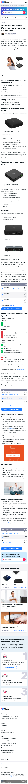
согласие (16, 780)
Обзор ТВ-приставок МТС (9, 584)
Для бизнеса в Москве (7, 752)
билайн (3, 723)
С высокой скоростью (7, 747)
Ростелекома (20, 369)
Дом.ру (3, 730)
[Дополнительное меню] (26, 2)
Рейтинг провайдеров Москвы (9, 718)
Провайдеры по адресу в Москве (9, 716)
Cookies (10, 775)
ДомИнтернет (4, 756)
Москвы (12, 305)
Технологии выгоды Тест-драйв (10, 300)
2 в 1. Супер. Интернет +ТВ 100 (10, 394)
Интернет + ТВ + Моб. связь (8, 743)
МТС (2, 721)
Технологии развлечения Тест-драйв (12, 294)
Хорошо (23, 781)
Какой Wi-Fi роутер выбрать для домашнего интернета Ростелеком (14, 626)
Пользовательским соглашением (7, 777)
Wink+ (11, 428)
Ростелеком (4, 725)
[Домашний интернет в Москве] (5, 2)
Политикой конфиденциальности (14, 776)
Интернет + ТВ (5, 741)
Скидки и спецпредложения (8, 750)
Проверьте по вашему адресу (12, 308)
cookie (9, 782)
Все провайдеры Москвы (7, 732)
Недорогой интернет (6, 745)
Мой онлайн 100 (6, 403)
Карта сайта (4, 759)
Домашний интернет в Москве (9, 738)
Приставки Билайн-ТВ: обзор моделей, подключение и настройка (12, 605)
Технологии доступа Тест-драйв (10, 288)
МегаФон (3, 728)
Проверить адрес (9, 667)
